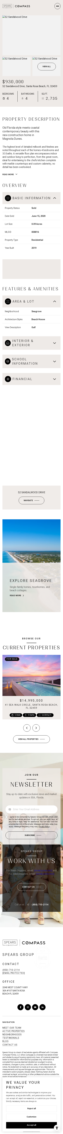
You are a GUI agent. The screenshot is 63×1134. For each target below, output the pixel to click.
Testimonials (10, 1038)
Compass (29, 1055)
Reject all (31, 1108)
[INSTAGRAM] (28, 1007)
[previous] (27, 728)
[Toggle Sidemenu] (57, 6)
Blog (5, 1041)
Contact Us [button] (9, 1045)
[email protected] (43, 870)
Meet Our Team (11, 1028)
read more (15, 595)
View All (47, 66)
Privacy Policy (44, 827)
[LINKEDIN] (42, 1007)
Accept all (31, 1125)
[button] (31, 887)
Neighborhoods (12, 1034)
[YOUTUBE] (35, 1007)
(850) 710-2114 (40, 905)
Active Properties (13, 1031)
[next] (36, 728)
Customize (31, 1117)
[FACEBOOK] (20, 1007)
